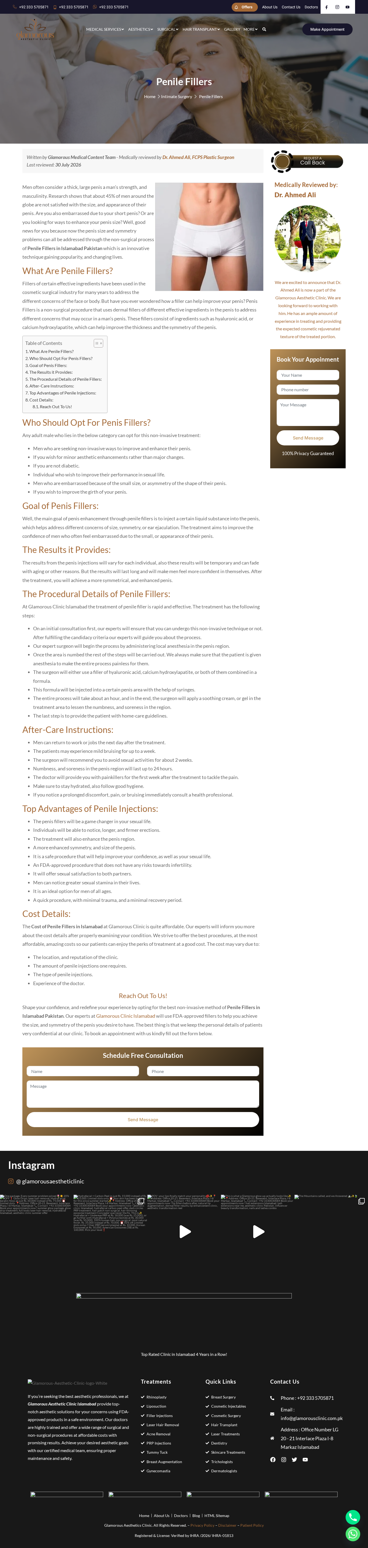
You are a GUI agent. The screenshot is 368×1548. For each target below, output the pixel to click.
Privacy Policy (202, 1525)
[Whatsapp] (353, 1534)
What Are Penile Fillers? (51, 351)
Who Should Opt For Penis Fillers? (60, 358)
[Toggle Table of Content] (96, 343)
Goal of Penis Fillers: (48, 365)
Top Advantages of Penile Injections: (62, 392)
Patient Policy (252, 1525)
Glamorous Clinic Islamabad (125, 1016)
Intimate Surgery (176, 96)
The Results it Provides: (51, 372)
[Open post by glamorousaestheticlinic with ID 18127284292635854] (184, 1231)
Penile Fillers (211, 96)
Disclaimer (227, 1525)
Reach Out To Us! (56, 406)
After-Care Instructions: (51, 385)
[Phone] (353, 1517)
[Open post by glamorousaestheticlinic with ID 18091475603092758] (331, 1231)
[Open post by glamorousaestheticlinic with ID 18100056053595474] (37, 1231)
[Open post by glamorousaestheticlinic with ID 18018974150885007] (110, 1231)
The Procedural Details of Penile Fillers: (65, 379)
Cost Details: (41, 399)
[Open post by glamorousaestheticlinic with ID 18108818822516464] (257, 1231)
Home (149, 96)
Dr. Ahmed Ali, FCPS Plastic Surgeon (198, 157)
